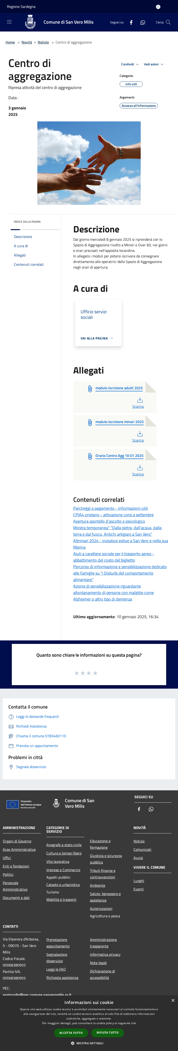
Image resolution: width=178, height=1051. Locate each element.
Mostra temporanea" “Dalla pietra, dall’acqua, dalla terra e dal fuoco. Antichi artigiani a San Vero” (117, 531)
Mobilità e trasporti (61, 899)
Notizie (43, 42)
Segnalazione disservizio (56, 958)
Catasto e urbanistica (63, 884)
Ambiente (97, 885)
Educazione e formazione (100, 844)
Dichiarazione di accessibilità (102, 974)
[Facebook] (129, 22)
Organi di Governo (17, 841)
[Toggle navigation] (9, 22)
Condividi (128, 64)
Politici (8, 874)
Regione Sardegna (21, 6)
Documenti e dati (16, 897)
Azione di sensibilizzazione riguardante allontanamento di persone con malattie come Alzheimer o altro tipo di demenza (113, 592)
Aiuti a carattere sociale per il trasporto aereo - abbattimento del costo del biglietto (113, 557)
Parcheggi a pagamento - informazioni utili (110, 508)
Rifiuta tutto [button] (108, 1033)
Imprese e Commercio (63, 870)
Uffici (7, 858)
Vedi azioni (151, 64)
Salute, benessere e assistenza (105, 897)
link (133, 1023)
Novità (27, 42)
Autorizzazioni (101, 908)
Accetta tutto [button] (71, 1033)
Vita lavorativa (57, 861)
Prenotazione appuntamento (58, 943)
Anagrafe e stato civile (64, 845)
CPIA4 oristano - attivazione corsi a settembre (113, 515)
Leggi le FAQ (56, 969)
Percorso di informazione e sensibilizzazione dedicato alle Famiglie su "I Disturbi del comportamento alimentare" (120, 573)
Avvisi (138, 858)
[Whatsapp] (141, 22)
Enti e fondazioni (16, 866)
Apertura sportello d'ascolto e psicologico (109, 521)
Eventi (139, 889)
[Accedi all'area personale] (158, 6)
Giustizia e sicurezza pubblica (106, 859)
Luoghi (139, 880)
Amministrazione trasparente (103, 943)
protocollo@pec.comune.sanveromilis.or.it (37, 994)
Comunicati (142, 849)
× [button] (173, 1000)
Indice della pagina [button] (27, 221)
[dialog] (89, 1023)
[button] (88, 1043)
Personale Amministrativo (15, 886)
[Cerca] (168, 22)
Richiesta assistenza (62, 977)
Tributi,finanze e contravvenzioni (102, 874)
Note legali (98, 963)
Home (10, 42)
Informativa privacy (105, 954)
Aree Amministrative (19, 849)
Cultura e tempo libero (64, 853)
